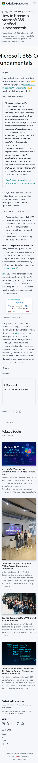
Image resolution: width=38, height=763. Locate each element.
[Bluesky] (13, 723)
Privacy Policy (21, 760)
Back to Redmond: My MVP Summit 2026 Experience (19, 619)
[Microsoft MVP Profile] (22, 723)
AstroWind (25, 756)
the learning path (9, 268)
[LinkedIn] (3, 723)
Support (5, 744)
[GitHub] (17, 723)
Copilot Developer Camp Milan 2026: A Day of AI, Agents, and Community (17, 566)
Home (4, 734)
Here (4, 274)
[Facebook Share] (13, 411)
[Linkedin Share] (17, 411)
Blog (3, 737)
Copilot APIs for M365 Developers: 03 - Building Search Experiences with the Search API (18, 671)
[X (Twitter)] (8, 723)
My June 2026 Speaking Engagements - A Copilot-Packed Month (18, 472)
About (4, 740)
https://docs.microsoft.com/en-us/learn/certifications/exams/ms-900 (20, 183)
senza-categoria (19, 12)
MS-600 (18, 333)
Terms (14, 760)
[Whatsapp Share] (20, 411)
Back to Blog (10, 422)
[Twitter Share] (9, 411)
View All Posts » (7, 435)
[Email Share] (24, 411)
